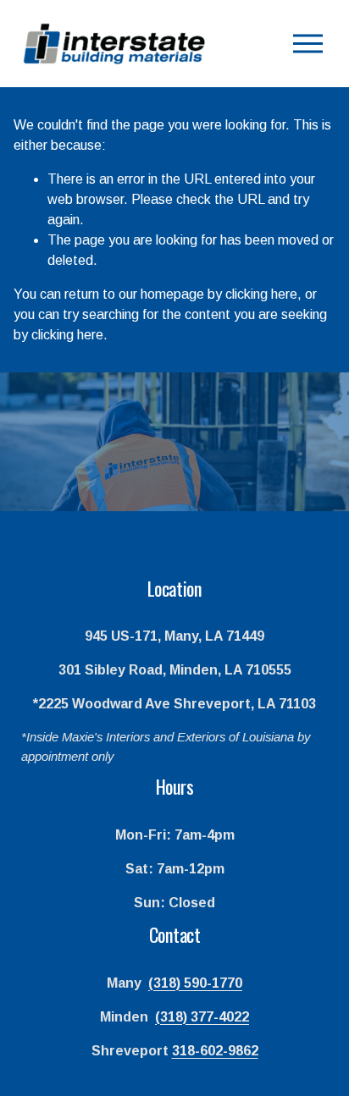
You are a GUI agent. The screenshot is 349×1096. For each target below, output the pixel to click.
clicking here (261, 294)
